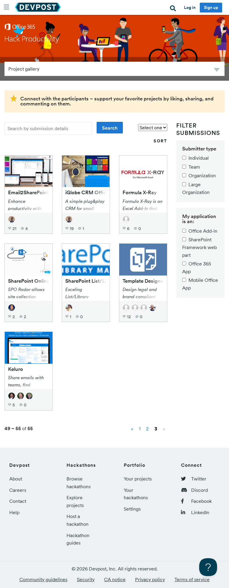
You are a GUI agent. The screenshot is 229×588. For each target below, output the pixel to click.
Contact (17, 501)
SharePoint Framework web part (199, 247)
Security (86, 579)
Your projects (138, 479)
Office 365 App (196, 267)
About (15, 479)
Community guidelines (43, 579)
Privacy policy (150, 579)
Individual (198, 158)
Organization (202, 175)
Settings (132, 509)
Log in (190, 7)
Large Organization (196, 188)
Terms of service (192, 579)
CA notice (115, 579)
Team (194, 167)
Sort (160, 141)
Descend (217, 71)
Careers (17, 490)
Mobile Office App (200, 284)
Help (14, 512)
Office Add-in (202, 231)
